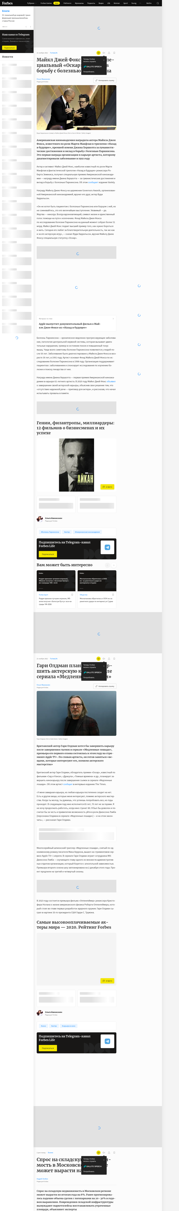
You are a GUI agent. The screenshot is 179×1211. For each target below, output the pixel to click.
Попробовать (88, 71)
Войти (149, 3)
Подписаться (48, 554)
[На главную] (7, 3)
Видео (101, 3)
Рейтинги (67, 3)
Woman (117, 3)
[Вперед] (120, 504)
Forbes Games (49, 3)
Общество (83, 595)
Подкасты (91, 3)
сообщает (93, 182)
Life (108, 3)
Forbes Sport (43, 595)
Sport (125, 3)
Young (133, 3)
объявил (111, 381)
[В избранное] (72, 595)
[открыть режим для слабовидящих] (98, 53)
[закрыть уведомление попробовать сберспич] (104, 60)
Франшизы (79, 3)
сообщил (68, 784)
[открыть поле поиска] (158, 3)
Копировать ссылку (106, 80)
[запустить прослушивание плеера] (104, 53)
